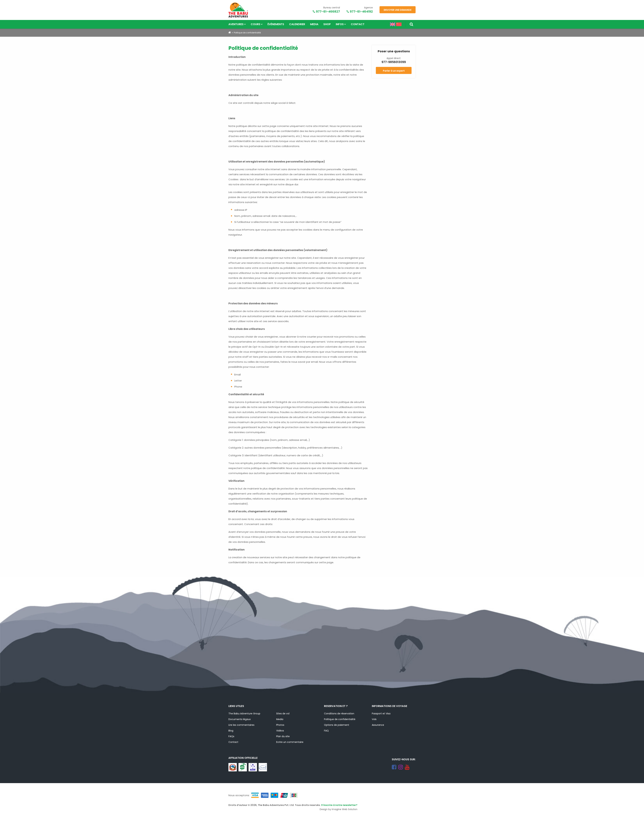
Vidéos (280, 730)
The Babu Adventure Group (244, 713)
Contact (357, 24)
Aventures (236, 24)
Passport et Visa (381, 713)
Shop (327, 24)
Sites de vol (282, 713)
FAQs (231, 736)
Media (314, 24)
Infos (340, 24)
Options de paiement (336, 725)
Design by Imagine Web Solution (338, 809)
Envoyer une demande (397, 10)
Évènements (275, 24)
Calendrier (297, 24)
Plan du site (283, 736)
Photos (280, 725)
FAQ (326, 730)
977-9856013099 (394, 62)
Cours (255, 24)
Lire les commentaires (241, 725)
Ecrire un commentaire (289, 742)
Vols (374, 719)
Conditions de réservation (339, 713)
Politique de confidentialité (339, 719)
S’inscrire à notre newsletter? (339, 805)
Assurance (378, 725)
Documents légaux (239, 719)
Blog (230, 730)
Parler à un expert (394, 70)
